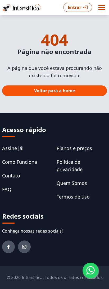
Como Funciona (19, 162)
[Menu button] (101, 7)
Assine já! (13, 148)
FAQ (6, 189)
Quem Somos (72, 183)
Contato (11, 175)
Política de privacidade (70, 165)
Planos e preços (74, 148)
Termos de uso (73, 197)
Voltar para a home (54, 91)
